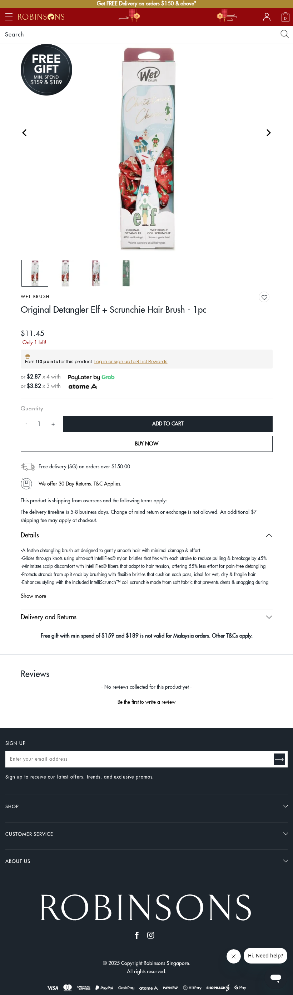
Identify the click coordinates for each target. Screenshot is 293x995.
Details (30, 535)
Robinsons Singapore (166, 963)
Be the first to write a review (146, 701)
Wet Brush (35, 296)
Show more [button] (33, 596)
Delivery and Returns (48, 617)
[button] (270, 297)
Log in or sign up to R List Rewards (131, 362)
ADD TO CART (167, 423)
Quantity (32, 408)
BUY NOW (146, 443)
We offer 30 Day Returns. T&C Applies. (80, 483)
